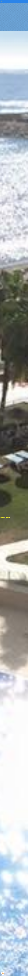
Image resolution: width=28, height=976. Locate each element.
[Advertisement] (14, 17)
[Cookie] (2, 973)
